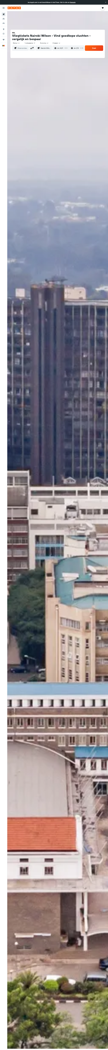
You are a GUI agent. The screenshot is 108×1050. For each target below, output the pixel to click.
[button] (105, 2)
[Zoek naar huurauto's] (3, 23)
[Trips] (3, 40)
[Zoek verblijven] (3, 19)
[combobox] (44, 43)
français (73, 2)
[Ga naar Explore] (3, 29)
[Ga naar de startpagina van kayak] (14, 8)
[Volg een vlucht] (3, 34)
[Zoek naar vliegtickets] (3, 14)
